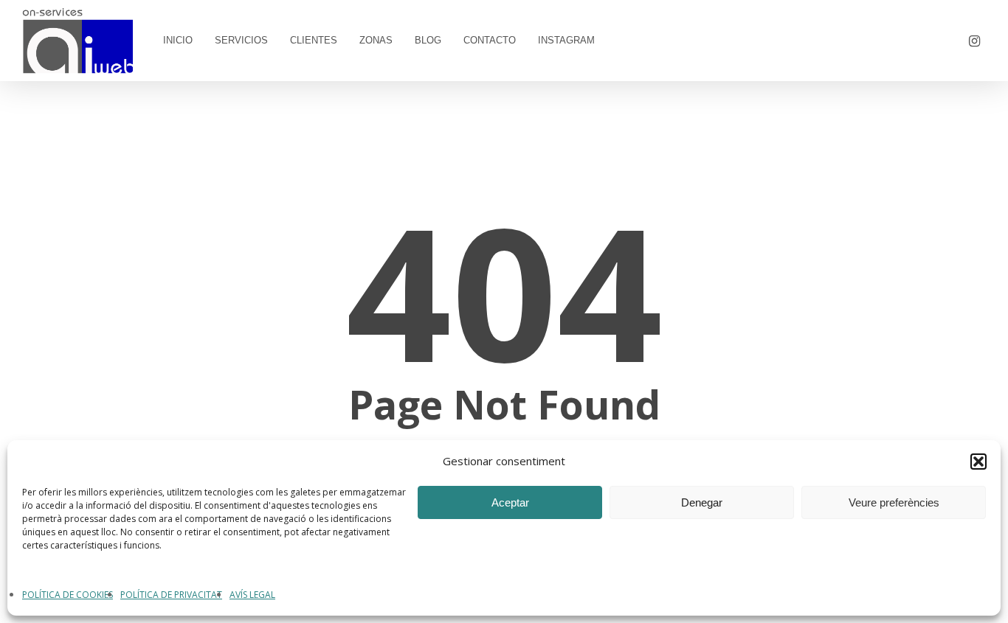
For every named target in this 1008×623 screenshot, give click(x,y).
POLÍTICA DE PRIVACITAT (171, 594)
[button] (978, 461)
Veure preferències (894, 502)
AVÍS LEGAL (252, 594)
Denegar (701, 502)
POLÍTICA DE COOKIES (67, 594)
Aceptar (510, 502)
